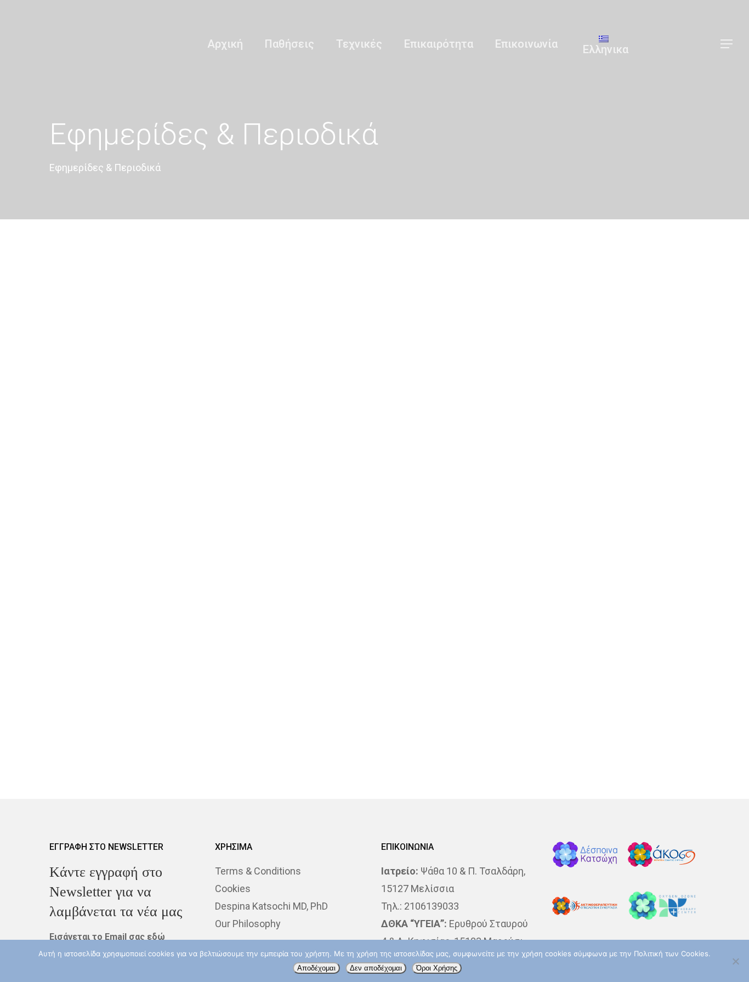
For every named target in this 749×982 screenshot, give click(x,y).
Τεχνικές (359, 43)
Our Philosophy (248, 923)
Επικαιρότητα (438, 43)
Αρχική (225, 43)
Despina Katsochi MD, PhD (271, 906)
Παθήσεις (289, 43)
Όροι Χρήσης (436, 968)
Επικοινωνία (526, 43)
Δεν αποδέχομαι (376, 968)
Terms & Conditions (258, 871)
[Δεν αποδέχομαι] (735, 961)
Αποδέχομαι (316, 968)
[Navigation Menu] (727, 43)
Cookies (233, 888)
